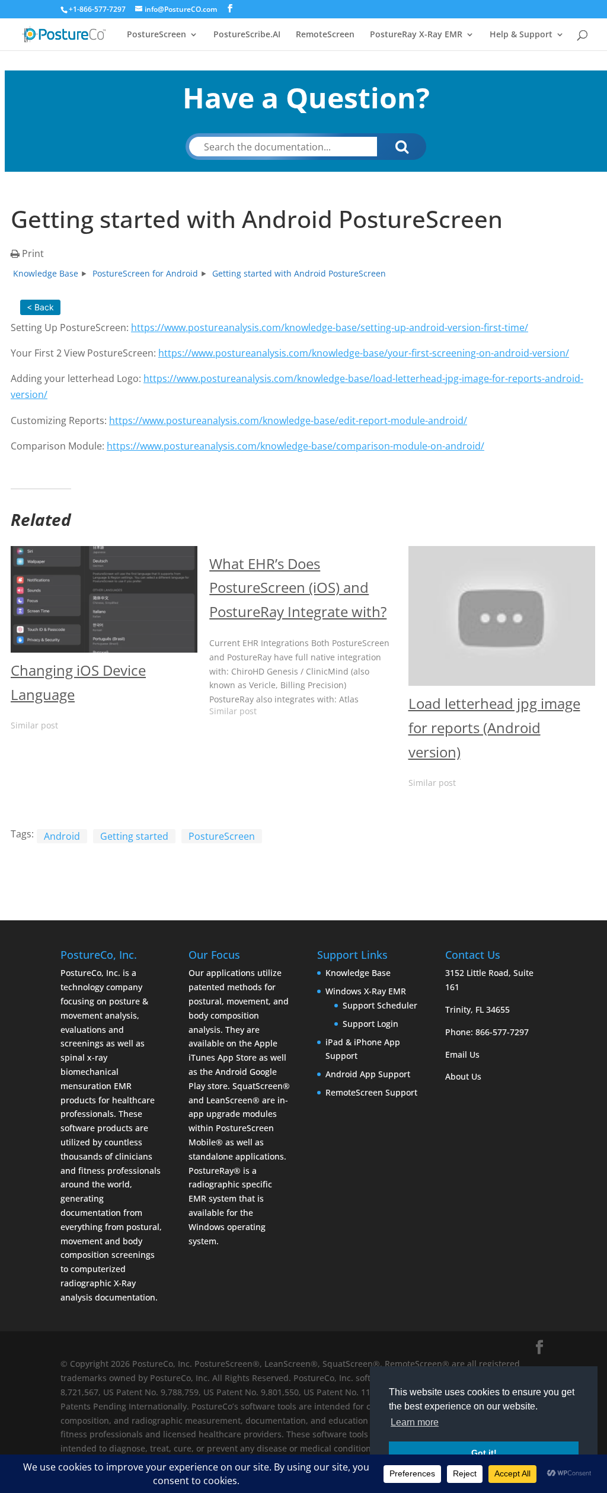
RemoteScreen (325, 35)
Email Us (462, 1054)
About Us (463, 1076)
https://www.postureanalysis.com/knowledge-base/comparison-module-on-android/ (295, 445)
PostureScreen (156, 35)
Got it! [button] (484, 1452)
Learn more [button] (415, 1422)
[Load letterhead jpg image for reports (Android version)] (501, 616)
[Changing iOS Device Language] (104, 599)
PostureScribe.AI (246, 35)
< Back (40, 307)
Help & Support (521, 35)
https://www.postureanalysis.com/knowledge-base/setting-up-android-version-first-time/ (329, 327)
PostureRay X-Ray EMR (416, 35)
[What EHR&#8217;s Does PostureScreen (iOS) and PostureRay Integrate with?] (308, 636)
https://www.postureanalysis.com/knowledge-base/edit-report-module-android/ (288, 420)
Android (62, 836)
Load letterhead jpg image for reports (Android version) (494, 727)
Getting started (134, 836)
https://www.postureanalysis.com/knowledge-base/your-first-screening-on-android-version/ (363, 352)
